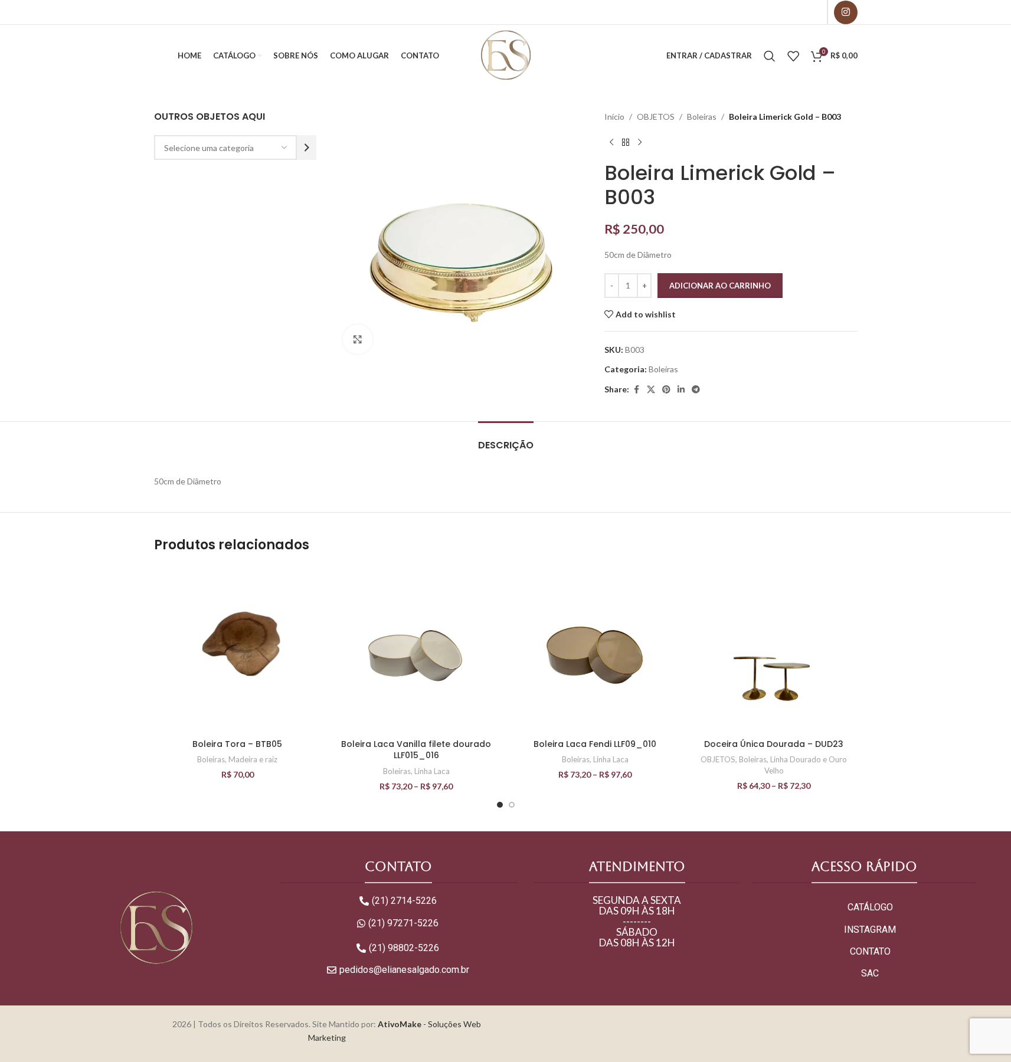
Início (614, 117)
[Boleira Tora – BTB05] (237, 649)
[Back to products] (626, 142)
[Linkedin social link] (681, 390)
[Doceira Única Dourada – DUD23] (774, 649)
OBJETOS (656, 117)
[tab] (506, 439)
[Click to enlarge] (357, 339)
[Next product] (640, 142)
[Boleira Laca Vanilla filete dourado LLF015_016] (416, 649)
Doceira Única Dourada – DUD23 (773, 744)
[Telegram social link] (696, 390)
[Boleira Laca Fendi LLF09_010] (595, 649)
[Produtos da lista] (793, 56)
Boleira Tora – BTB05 (237, 744)
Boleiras (701, 117)
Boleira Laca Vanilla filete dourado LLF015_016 (416, 750)
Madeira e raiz (252, 759)
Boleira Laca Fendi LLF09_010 (595, 744)
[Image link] (155, 928)
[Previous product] (611, 142)
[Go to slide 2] (512, 805)
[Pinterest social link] (666, 390)
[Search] (769, 56)
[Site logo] (505, 55)
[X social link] (651, 390)
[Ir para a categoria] (306, 147)
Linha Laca (432, 771)
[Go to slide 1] (500, 805)
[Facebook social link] (636, 390)
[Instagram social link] (846, 12)
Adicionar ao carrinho (720, 285)
